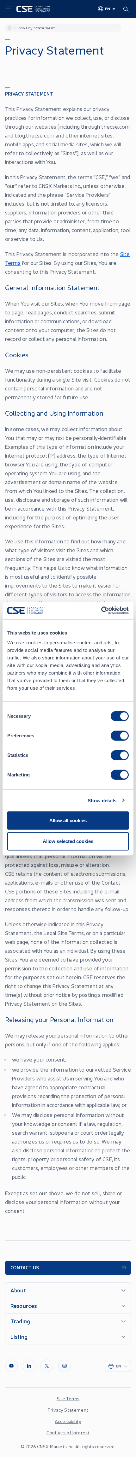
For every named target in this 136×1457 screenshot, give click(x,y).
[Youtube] (11, 1366)
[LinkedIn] (29, 1366)
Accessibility (68, 1421)
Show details (102, 800)
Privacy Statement (68, 1410)
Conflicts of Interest (68, 1432)
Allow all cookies (68, 820)
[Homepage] (9, 27)
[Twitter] (46, 1366)
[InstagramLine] (64, 1366)
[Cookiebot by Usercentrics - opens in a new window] (101, 610)
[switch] (120, 736)
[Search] (127, 8)
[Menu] (8, 9)
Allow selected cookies (68, 841)
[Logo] (33, 9)
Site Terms (68, 1398)
